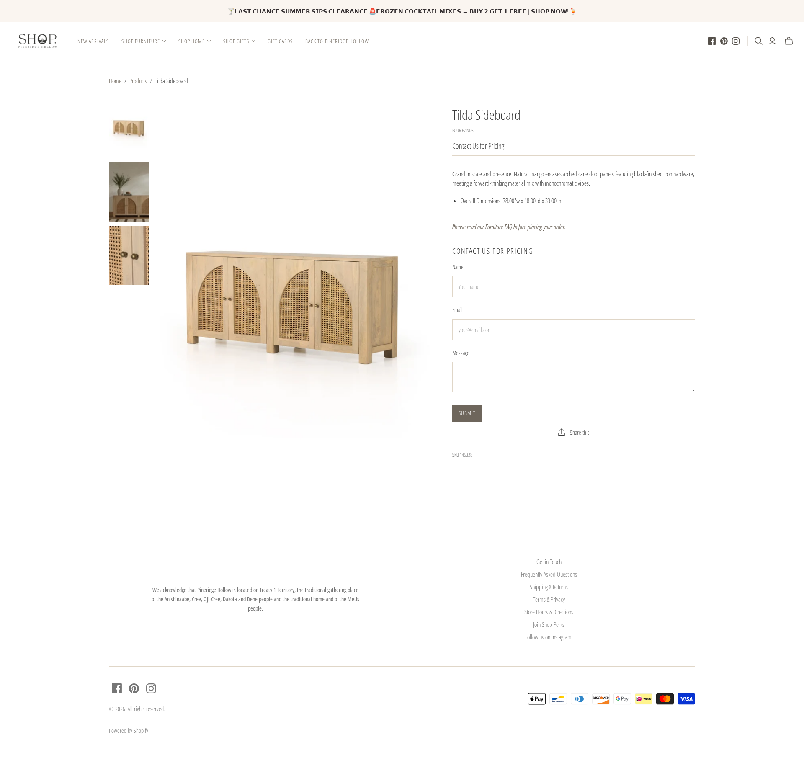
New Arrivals (93, 41)
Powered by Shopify (128, 730)
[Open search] (759, 41)
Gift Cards (280, 41)
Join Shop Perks (548, 624)
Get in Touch (549, 561)
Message (460, 353)
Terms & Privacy (549, 599)
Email (457, 310)
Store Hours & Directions (548, 612)
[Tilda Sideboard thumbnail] (129, 128)
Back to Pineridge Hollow (337, 41)
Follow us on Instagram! (549, 637)
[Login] (772, 41)
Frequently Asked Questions (549, 574)
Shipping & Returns (549, 586)
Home (115, 81)
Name (458, 267)
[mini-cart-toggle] (789, 41)
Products (138, 81)
